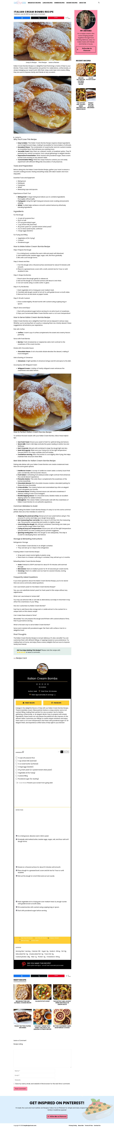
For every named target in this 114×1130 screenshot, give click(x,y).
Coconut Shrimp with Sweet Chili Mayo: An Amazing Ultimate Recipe (42, 1027)
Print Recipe (43, 62)
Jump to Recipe (31, 62)
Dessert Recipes (71, 3)
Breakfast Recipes (34, 3)
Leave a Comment (39, 14)
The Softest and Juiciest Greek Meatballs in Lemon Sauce (62, 1002)
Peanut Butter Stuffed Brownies (23, 1027)
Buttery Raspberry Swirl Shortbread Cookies (62, 1027)
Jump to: (18, 137)
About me (82, 3)
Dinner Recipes (59, 3)
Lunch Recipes (48, 3)
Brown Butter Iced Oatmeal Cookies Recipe (22, 1002)
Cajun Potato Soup (42, 1001)
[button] (98, 2)
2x (65, 752)
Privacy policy (73, 1125)
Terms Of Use (89, 1125)
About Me (81, 1125)
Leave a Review (54, 62)
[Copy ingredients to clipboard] (23, 752)
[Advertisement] (42, 736)
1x (61, 752)
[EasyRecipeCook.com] (20, 2)
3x (68, 752)
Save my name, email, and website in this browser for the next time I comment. (42, 1084)
